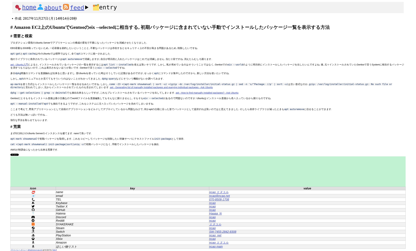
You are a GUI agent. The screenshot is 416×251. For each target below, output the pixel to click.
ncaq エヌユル (219, 192)
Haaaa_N (215, 213)
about (53, 7)
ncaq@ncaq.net (219, 196)
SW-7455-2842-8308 (222, 231)
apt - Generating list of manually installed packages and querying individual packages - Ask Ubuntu (161, 87)
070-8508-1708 (219, 199)
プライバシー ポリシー (18, 250)
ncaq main (216, 246)
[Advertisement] (75, 171)
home (29, 7)
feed (77, 7)
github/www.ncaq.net (35, 250)
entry (104, 7)
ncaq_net (215, 235)
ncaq (212, 203)
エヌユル (215, 224)
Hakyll (54, 250)
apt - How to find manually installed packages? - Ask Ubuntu (207, 92)
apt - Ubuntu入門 (19, 64)
